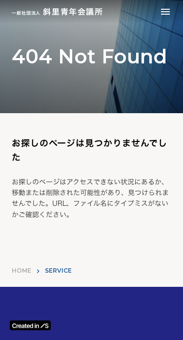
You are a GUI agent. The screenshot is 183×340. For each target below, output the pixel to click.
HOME (21, 270)
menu (165, 12)
